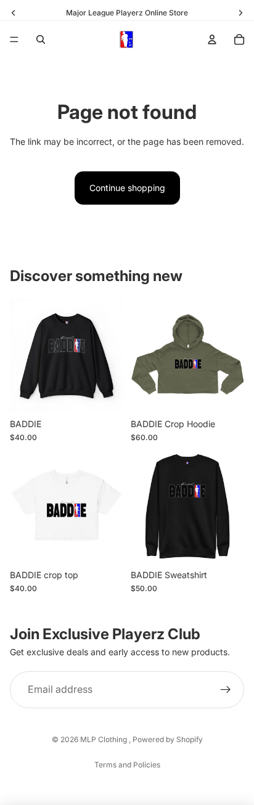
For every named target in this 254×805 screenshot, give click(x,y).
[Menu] (14, 39)
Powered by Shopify (168, 739)
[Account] (212, 39)
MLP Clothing (104, 739)
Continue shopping (127, 187)
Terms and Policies (127, 764)
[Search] (40, 39)
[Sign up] (226, 690)
